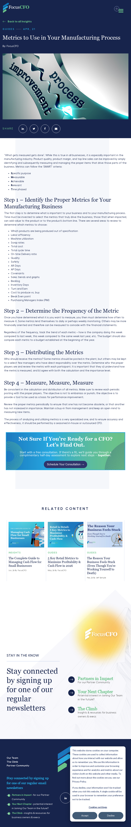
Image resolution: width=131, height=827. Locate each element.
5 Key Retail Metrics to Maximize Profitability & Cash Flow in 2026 (64, 561)
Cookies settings (98, 807)
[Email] (56, 128)
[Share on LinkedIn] (23, 128)
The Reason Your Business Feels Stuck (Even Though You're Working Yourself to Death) (101, 565)
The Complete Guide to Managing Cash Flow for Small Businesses (25, 561)
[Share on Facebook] (45, 128)
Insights (15, 552)
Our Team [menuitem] (12, 758)
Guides (9, 29)
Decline (110, 815)
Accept (84, 815)
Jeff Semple (101, 578)
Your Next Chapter (22, 804)
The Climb (17, 813)
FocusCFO (13, 46)
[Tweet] (34, 128)
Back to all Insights (20, 21)
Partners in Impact (21, 795)
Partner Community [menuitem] (18, 765)
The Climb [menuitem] (12, 762)
